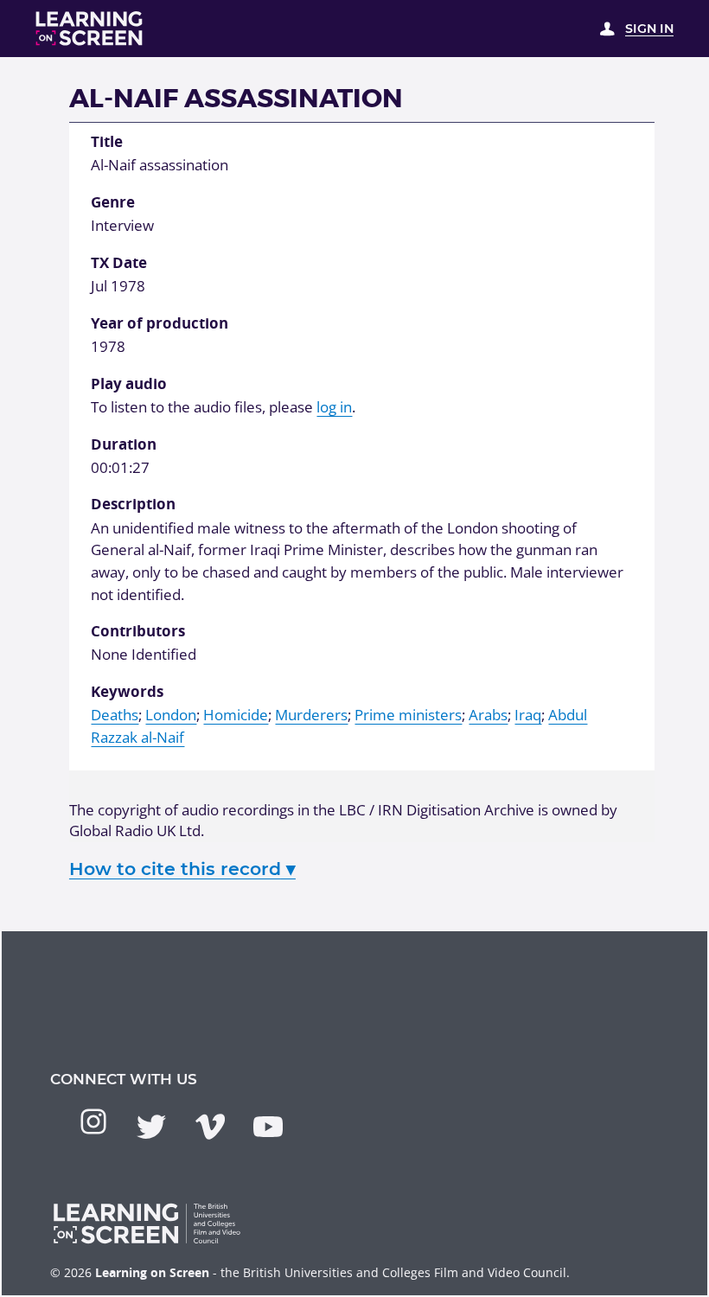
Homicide (235, 715)
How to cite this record (182, 868)
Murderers (311, 715)
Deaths (114, 715)
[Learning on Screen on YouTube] (268, 1126)
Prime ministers (408, 715)
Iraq (527, 715)
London (170, 715)
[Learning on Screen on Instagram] (93, 1121)
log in (334, 407)
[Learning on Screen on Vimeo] (210, 1126)
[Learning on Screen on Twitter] (151, 1126)
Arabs (488, 715)
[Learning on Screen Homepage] (89, 28)
